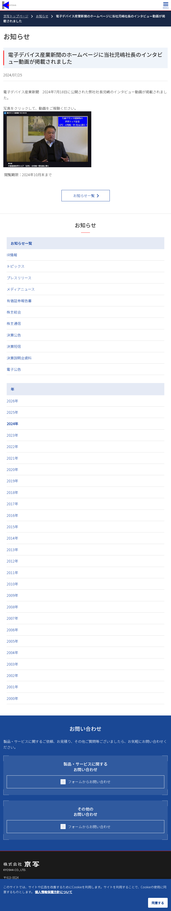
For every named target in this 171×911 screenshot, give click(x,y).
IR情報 (12, 254)
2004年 (12, 652)
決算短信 (14, 346)
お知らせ (42, 16)
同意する (158, 903)
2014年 (12, 538)
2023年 (12, 435)
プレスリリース (19, 277)
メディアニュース (21, 289)
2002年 (12, 675)
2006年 (12, 629)
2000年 (12, 698)
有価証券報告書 (19, 300)
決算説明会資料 (19, 358)
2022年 (12, 446)
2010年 (12, 584)
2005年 (12, 641)
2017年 (12, 503)
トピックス (15, 266)
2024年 (12, 423)
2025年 (12, 412)
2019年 (12, 480)
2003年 (12, 664)
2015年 (12, 526)
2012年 (12, 561)
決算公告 (14, 335)
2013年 (12, 549)
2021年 (12, 458)
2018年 (12, 492)
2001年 (12, 686)
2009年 (12, 595)
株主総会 (14, 312)
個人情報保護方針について (53, 892)
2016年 (12, 515)
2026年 (12, 401)
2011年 (12, 572)
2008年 (12, 606)
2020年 (12, 469)
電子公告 (14, 369)
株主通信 (14, 323)
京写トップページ (15, 16)
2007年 (12, 618)
